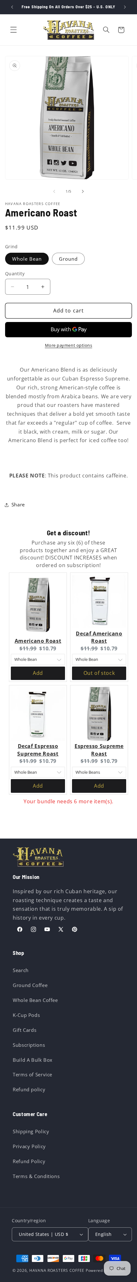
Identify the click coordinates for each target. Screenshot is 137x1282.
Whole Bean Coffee (35, 1000)
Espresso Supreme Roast (99, 750)
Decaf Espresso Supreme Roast (37, 750)
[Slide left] (54, 192)
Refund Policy (29, 1161)
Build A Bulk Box (33, 1060)
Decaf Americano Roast (99, 637)
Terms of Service (32, 1074)
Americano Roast (38, 640)
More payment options (68, 345)
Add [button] (38, 672)
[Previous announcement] (12, 7)
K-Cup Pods (26, 1015)
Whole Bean (27, 259)
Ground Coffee (30, 985)
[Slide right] (83, 192)
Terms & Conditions (36, 1176)
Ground (68, 259)
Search (21, 970)
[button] (13, 30)
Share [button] (18, 504)
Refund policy (29, 1089)
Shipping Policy (31, 1131)
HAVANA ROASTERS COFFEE (56, 1270)
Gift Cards (24, 1030)
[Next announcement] (125, 7)
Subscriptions (29, 1045)
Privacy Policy (29, 1146)
